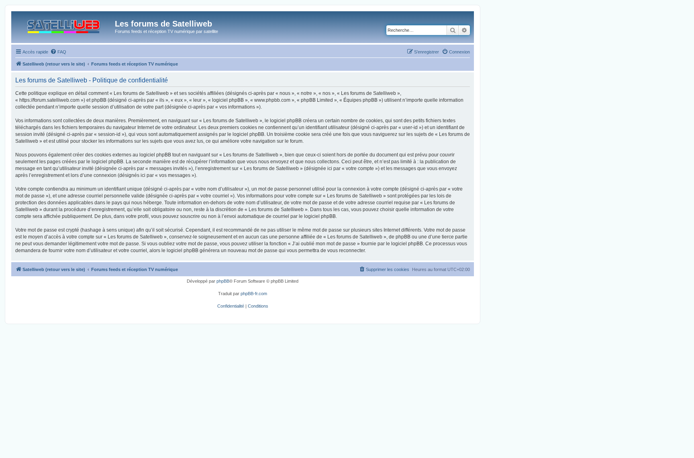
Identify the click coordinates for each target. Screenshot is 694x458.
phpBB (222, 281)
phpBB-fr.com (254, 293)
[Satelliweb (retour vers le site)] (64, 24)
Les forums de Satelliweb (163, 23)
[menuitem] (58, 52)
